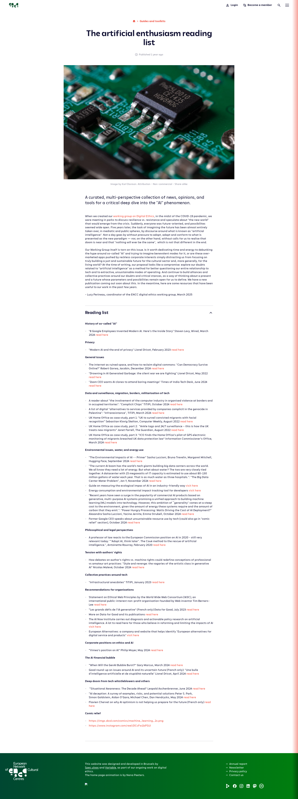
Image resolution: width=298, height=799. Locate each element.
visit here (192, 485)
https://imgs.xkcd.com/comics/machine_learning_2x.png (126, 720)
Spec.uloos (92, 767)
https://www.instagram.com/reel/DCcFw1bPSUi (120, 725)
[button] (137, 749)
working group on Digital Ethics (133, 216)
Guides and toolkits (152, 21)
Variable (110, 767)
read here (102, 334)
